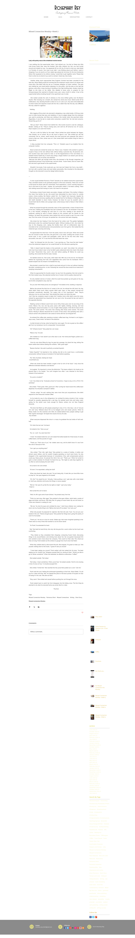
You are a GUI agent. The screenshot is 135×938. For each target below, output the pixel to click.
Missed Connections (63, 597)
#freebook (92, 809)
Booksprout (97, 832)
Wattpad (104, 876)
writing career (103, 905)
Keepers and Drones (95, 847)
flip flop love (93, 890)
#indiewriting (93, 815)
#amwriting (104, 800)
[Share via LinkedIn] (38, 607)
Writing (72, 597)
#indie (91, 812)
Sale (100, 867)
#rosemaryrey (93, 826)
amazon (91, 882)
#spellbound (93, 829)
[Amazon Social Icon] (73, 928)
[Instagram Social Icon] (75, 928)
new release (93, 899)
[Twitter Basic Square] (93, 917)
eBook (106, 887)
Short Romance (94, 873)
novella (107, 899)
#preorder (104, 821)
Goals (105, 838)
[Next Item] (107, 36)
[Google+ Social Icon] (78, 928)
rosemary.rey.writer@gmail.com (43, 927)
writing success (101, 908)
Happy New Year (94, 841)
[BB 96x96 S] (70, 928)
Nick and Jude (103, 855)
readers (105, 902)
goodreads (92, 893)
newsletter (101, 899)
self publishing (93, 905)
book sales (92, 884)
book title (100, 884)
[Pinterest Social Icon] (81, 928)
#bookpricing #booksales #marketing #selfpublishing (99, 803)
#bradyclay (93, 806)
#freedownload (101, 809)
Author (91, 832)
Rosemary (64, 8)
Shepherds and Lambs (96, 870)
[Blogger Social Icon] (83, 928)
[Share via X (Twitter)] (34, 607)
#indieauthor (98, 812)
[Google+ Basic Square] (96, 917)
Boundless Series (94, 835)
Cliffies (91, 838)
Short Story (78, 597)
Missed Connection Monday (37, 597)
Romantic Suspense (95, 864)
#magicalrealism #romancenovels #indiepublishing (99, 818)
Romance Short (51, 597)
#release (106, 824)
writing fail (92, 908)
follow (100, 890)
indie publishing (102, 893)
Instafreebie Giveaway (96, 844)
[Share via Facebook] (29, 607)
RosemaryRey (93, 867)
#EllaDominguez (94, 800)
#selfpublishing (103, 826)
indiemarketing (93, 896)
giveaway (105, 890)
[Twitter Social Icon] (68, 928)
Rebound (92, 858)
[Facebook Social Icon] (65, 928)
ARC (105, 829)
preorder (92, 902)
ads (106, 879)
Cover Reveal (98, 838)
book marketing (100, 882)
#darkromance (102, 806)
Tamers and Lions (94, 876)
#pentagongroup (94, 821)
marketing (102, 896)
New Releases (93, 855)
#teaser (100, 829)
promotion (99, 902)
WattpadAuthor (94, 879)
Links (104, 847)
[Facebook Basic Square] (90, 917)
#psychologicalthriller (96, 824)
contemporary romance (96, 887)
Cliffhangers (104, 835)
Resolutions (99, 858)
